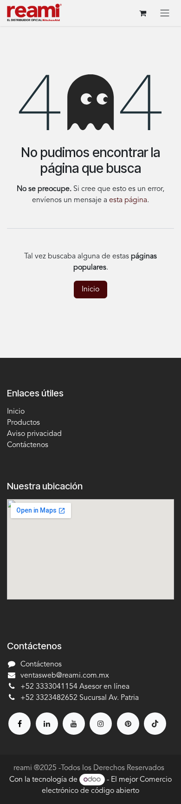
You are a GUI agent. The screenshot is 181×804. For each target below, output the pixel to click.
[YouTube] (74, 723)
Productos (23, 423)
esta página (128, 200)
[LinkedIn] (47, 723)
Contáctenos (27, 445)
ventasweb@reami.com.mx (64, 675)
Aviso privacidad (34, 434)
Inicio (90, 289)
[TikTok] (155, 723)
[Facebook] (19, 723)
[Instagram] (101, 723)
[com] (128, 723)
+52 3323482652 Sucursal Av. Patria (79, 698)
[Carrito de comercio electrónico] (142, 13)
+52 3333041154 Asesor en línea (74, 687)
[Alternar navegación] (164, 13)
